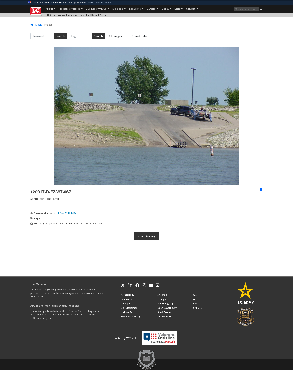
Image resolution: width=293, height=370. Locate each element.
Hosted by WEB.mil (125, 338)
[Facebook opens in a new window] (137, 285)
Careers (151, 9)
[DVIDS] (130, 285)
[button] (101, 2)
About (49, 9)
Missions (118, 9)
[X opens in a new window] (123, 285)
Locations (135, 9)
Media (165, 9)
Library (178, 9)
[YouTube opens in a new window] (157, 285)
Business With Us (96, 9)
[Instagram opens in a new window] (144, 285)
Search (60, 36)
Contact (191, 9)
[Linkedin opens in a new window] (151, 285)
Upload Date (139, 36)
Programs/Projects (70, 9)
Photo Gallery (146, 236)
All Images (116, 36)
